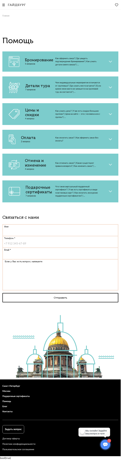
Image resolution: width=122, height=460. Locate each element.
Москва (6, 391)
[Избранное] (116, 5)
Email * (7, 250)
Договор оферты (11, 439)
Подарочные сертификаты (16, 396)
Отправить (60, 297)
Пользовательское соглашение (18, 449)
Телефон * (9, 238)
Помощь (6, 401)
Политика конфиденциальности (18, 444)
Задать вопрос (13, 429)
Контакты (7, 411)
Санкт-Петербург (11, 386)
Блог (4, 406)
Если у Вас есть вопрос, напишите (23, 261)
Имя (6, 227)
